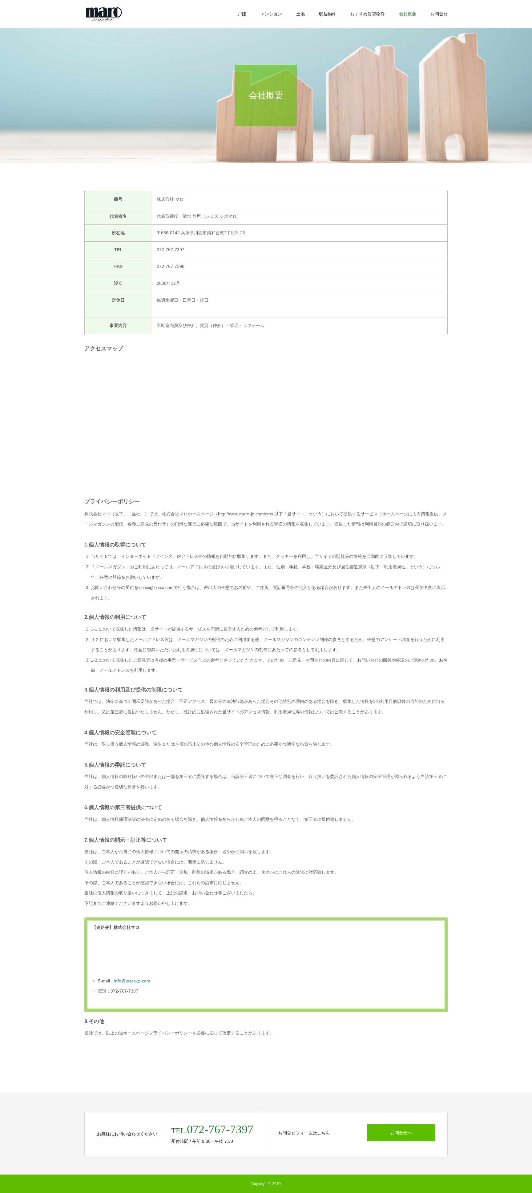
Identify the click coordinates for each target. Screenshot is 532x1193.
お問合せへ (401, 1132)
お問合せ (439, 13)
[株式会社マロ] (103, 14)
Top (517, 1178)
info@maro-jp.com (132, 980)
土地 (300, 13)
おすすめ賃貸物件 (367, 13)
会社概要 (407, 13)
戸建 (242, 13)
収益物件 (327, 13)
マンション (271, 13)
